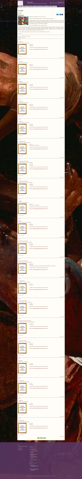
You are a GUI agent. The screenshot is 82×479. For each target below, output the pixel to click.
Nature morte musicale (23, 260)
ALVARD (19, 39)
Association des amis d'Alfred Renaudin (33, 454)
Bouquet (19, 221)
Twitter (59, 14)
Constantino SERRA (52, 475)
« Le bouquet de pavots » (23, 161)
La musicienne (21, 380)
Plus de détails (62, 57)
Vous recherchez (40, 6)
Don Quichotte (21, 420)
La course (20, 61)
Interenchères (31, 452)
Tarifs (50, 6)
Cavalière (20, 201)
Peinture (19, 75)
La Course (20, 41)
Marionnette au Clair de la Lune (24, 320)
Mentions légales (20, 449)
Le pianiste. (20, 400)
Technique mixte (22, 235)
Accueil (20, 6)
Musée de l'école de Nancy (33, 449)
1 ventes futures (20, 15)
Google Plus (62, 14)
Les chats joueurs (21, 141)
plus (63, 439)
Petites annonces (46, 6)
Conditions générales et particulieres (22, 446)
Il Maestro (20, 360)
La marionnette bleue (22, 300)
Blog (31, 6)
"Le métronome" (21, 280)
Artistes (23, 6)
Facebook (57, 14)
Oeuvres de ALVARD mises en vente (24, 36)
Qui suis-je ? (35, 6)
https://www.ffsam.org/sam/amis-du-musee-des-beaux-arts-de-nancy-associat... (34, 469)
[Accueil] (20, 3)
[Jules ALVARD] (23, 24)
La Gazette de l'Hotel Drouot (33, 456)
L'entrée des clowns (22, 340)
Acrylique (21, 135)
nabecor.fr (31, 461)
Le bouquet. (20, 81)
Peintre (21, 33)
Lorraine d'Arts (32, 458)
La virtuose (20, 101)
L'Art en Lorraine (27, 6)
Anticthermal (31, 447)
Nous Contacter (54, 6)
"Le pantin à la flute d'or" (23, 181)
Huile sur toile (21, 75)
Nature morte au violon (23, 241)
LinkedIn (60, 14)
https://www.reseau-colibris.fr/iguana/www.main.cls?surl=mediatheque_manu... (34, 466)
